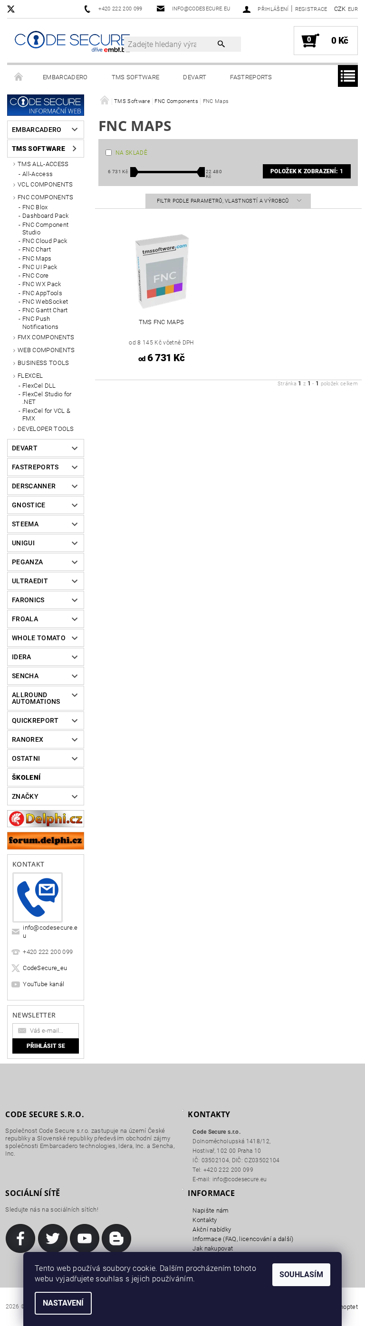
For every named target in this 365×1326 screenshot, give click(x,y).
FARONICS (28, 600)
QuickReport (35, 720)
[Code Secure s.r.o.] (72, 42)
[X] (15, 9)
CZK (340, 8)
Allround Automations (36, 698)
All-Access (37, 173)
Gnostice (29, 505)
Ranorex (27, 739)
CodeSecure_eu (45, 967)
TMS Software (136, 77)
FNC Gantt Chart (45, 310)
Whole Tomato (39, 638)
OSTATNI (26, 758)
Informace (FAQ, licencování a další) (243, 1238)
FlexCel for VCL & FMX (46, 414)
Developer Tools (46, 428)
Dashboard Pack (45, 215)
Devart (194, 77)
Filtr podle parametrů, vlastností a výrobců (223, 201)
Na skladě (131, 152)
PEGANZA (27, 562)
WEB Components (46, 350)
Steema (25, 524)
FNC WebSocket (45, 301)
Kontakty (204, 1219)
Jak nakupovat (212, 1248)
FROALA (25, 619)
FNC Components (45, 197)
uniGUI (23, 543)
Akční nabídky (211, 1229)
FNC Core (35, 275)
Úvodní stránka (19, 77)
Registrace (311, 9)
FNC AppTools (42, 293)
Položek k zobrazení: (306, 171)
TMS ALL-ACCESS (43, 164)
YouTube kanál (43, 984)
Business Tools (43, 362)
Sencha (25, 676)
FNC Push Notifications (40, 322)
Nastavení (63, 1302)
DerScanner (34, 486)
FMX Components (46, 337)
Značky (25, 796)
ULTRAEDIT (30, 581)
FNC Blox (35, 207)
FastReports (251, 77)
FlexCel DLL (39, 385)
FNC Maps (37, 258)
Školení (26, 777)
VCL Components (45, 184)
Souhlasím (301, 1274)
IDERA (21, 657)
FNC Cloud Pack (44, 240)
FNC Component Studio (45, 228)
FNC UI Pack (40, 267)
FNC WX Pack (41, 284)
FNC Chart (36, 249)
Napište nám (210, 1210)
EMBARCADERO (65, 77)
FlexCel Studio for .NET (47, 398)
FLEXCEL (30, 375)
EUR (353, 9)
